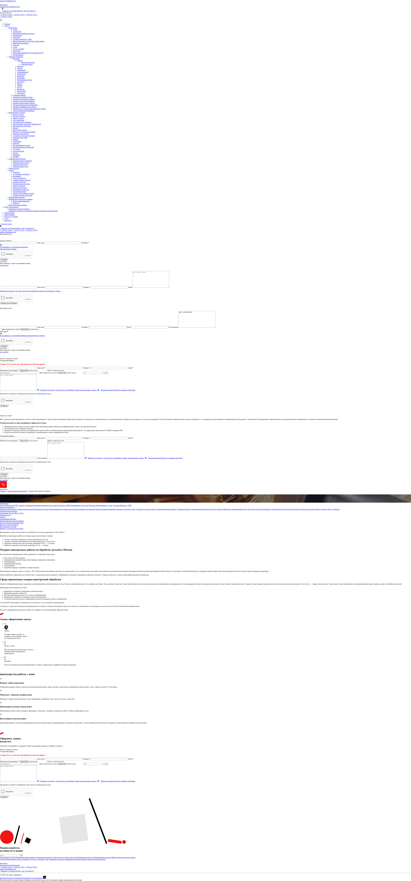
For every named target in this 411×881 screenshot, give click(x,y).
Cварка (2, 517)
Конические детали (20, 130)
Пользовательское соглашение (11, 878)
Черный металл (27, 64)
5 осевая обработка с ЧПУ (22, 39)
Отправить (4, 406)
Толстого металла (19, 178)
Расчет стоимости (23, 859)
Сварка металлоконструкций (23, 193)
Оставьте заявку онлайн (13, 634)
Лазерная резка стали (20, 166)
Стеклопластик (18, 151)
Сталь (15, 47)
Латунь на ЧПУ (18, 49)
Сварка (11, 170)
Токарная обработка (16, 57)
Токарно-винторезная (71, 509)
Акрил (15, 30)
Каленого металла (19, 182)
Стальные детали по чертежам (24, 136)
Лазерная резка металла (17, 159)
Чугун (19, 87)
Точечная (16, 172)
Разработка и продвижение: (32, 878)
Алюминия (29, 505)
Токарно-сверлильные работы (24, 103)
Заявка (6, 631)
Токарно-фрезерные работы (17, 491)
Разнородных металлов (21, 184)
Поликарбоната (101, 505)
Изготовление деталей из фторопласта (27, 124)
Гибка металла (14, 168)
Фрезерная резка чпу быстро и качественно (28, 41)
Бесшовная (17, 176)
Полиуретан (21, 91)
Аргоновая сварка (19, 191)
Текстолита (286, 509)
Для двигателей (18, 120)
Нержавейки (75, 505)
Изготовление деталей (17, 112)
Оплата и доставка (11, 217)
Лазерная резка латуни (21, 163)
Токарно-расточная (41, 509)
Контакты (7, 220)
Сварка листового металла (22, 195)
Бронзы (188, 509)
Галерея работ (9, 213)
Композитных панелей (50, 505)
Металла (9, 505)
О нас (6, 218)
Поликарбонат (18, 55)
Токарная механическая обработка (25, 105)
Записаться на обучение (9, 303)
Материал (16, 59)
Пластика (92, 505)
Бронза (19, 84)
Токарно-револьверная (8, 509)
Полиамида (267, 509)
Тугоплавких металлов (21, 174)
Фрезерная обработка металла (24, 33)
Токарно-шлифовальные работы (24, 107)
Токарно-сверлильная (87, 509)
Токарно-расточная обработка (24, 101)
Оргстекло (17, 51)
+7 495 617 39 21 (19, 15)
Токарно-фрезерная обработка (24, 111)
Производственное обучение (19, 209)
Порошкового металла (21, 190)
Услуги (6, 26)
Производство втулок (21, 134)
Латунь (19, 68)
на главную (4, 265)
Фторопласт (21, 74)
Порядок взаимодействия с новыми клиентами (117, 390)
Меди (16, 513)
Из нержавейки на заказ (21, 145)
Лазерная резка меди (20, 165)
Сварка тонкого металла (22, 180)
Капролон (16, 37)
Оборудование (9, 215)
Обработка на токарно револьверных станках (29, 109)
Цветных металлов (20, 188)
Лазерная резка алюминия (22, 161)
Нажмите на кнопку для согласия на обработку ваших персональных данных (68, 390)
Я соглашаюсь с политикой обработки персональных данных (14, 248)
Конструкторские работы (18, 205)
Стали (110, 505)
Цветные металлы (28, 62)
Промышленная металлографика (20, 199)
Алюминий (17, 32)
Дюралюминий (22, 72)
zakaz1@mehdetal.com (8, 1)
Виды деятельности (11, 207)
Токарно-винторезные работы (24, 99)
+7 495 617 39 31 (31, 15)
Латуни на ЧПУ (65, 505)
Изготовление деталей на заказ (124, 509)
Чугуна (330, 509)
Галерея (3, 859)
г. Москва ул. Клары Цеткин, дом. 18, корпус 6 (19, 11)
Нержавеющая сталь (24, 80)
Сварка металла (70, 857)
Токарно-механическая (25, 509)
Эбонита (336, 509)
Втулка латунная (19, 116)
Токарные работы (19, 95)
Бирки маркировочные (21, 201)
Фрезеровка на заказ (7, 857)
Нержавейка (17, 35)
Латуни (2, 505)
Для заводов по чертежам (22, 122)
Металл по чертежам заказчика (24, 132)
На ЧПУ (16, 157)
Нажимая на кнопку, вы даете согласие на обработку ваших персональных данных (30, 291)
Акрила (22, 505)
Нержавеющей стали (239, 509)
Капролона (38, 505)
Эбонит (20, 86)
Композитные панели (21, 43)
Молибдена (227, 509)
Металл (20, 60)
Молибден (21, 89)
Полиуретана (276, 509)
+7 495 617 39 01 (6, 15)
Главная (7, 24)
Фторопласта (295, 509)
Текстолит (21, 82)
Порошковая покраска (17, 197)
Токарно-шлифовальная (103, 509)
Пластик (16, 45)
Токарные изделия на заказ (22, 97)
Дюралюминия (196, 509)
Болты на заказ (18, 114)
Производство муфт (20, 138)
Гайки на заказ (18, 118)
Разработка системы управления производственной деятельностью (33, 211)
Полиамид (21, 78)
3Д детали (16, 149)
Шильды (16, 203)
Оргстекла (84, 505)
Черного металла (19, 186)
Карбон (15, 139)
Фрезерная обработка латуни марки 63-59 (28, 53)
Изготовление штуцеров (22, 126)
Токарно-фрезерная (55, 509)
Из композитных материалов (23, 147)
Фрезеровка (13, 28)
